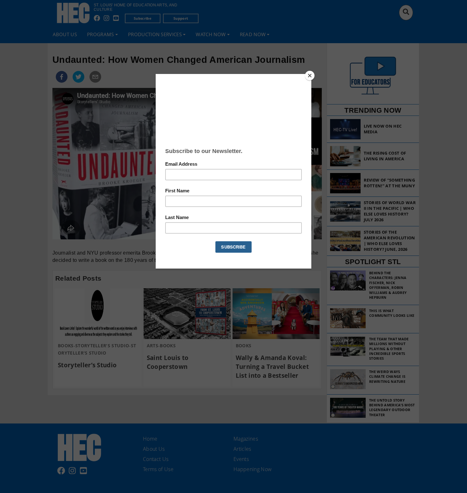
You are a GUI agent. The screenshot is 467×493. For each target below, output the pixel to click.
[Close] (310, 75)
